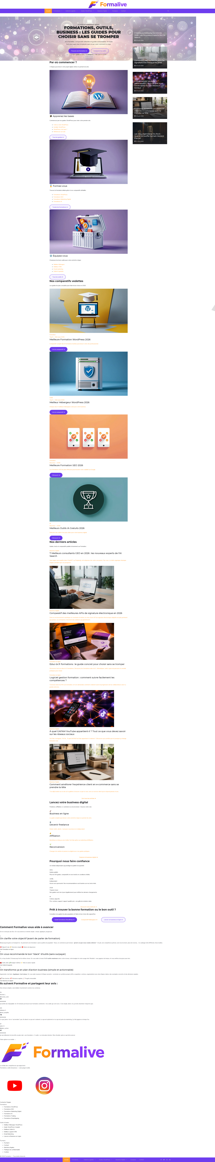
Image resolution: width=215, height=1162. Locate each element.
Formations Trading (10, 1116)
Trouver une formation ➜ (79, 51)
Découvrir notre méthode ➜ (88, 907)
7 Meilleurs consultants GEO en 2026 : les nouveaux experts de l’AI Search (149, 35)
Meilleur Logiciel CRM (10, 1132)
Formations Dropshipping (11, 1118)
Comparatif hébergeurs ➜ (89, 919)
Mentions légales (9, 1147)
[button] (168, 11)
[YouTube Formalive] (15, 1100)
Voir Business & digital (6, 980)
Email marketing (58, 269)
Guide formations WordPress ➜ (64, 919)
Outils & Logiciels (71, 11)
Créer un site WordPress (61, 125)
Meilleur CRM (57, 266)
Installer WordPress (59, 127)
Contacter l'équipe (5, 1102)
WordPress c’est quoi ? (60, 129)
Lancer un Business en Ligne (12, 1136)
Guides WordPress (86, 11)
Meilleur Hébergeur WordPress (13, 1125)
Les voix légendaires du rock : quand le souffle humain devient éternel (149, 136)
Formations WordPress (60, 194)
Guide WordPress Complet (12, 1127)
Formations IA (58, 201)
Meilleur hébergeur (59, 264)
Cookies (6, 1152)
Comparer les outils (100, 51)
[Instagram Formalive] (44, 1100)
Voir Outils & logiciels (6, 965)
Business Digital (102, 11)
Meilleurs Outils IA (9, 1129)
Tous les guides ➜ (58, 137)
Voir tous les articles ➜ (89, 798)
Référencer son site (59, 131)
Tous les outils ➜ (57, 277)
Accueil (48, 11)
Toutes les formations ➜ (60, 207)
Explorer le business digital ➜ (88, 857)
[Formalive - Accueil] (53, 1063)
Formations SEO (58, 197)
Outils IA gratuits (58, 271)
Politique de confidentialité (12, 1149)
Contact (123, 11)
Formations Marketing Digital (62, 199)
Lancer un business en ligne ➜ (113, 919)
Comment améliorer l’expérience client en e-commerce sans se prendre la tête (149, 111)
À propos (115, 11)
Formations (57, 11)
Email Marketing (9, 1134)
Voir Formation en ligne (7, 949)
